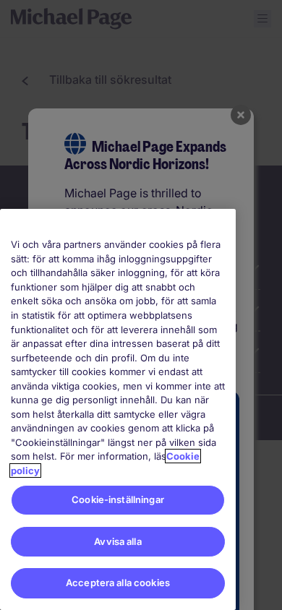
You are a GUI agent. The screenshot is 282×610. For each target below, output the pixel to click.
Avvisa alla (117, 541)
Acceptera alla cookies (118, 582)
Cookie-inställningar (118, 499)
